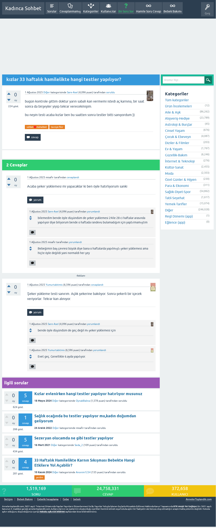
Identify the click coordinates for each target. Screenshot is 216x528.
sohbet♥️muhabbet (37, 127)
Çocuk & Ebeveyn (178, 137)
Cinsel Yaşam (175, 130)
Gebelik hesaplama (47, 499)
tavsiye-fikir (57, 127)
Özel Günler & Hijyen (180, 179)
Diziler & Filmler (177, 143)
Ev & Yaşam (173, 149)
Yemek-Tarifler (176, 204)
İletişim (8, 499)
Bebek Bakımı (173, 11)
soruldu (110, 92)
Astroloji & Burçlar (178, 124)
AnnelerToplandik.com (199, 499)
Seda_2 (79, 445)
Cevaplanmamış (70, 11)
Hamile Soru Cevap (148, 11)
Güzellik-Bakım (176, 155)
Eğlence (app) (175, 222)
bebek (76, 499)
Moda (169, 173)
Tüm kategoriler (177, 100)
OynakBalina (83, 400)
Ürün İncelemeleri (178, 106)
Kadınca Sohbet (23, 8)
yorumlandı (93, 211)
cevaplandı (73, 177)
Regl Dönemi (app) (179, 216)
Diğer (46, 92)
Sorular (51, 11)
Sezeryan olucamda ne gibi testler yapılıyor (74, 438)
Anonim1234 (83, 472)
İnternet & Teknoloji (180, 161)
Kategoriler (90, 11)
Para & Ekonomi (177, 186)
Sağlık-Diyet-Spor (178, 192)
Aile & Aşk (173, 112)
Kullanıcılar (108, 11)
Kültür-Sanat (174, 167)
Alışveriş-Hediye (177, 118)
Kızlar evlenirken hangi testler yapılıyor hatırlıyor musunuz (88, 394)
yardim (39, 477)
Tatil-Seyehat (175, 198)
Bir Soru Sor (126, 11)
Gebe (66, 499)
